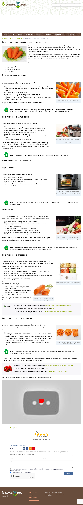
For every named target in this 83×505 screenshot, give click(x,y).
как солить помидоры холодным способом (59, 365)
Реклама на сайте (34, 500)
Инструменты (59, 35)
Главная (6, 38)
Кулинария (70, 35)
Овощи (18, 38)
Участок (38, 35)
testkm (10, 428)
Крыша (12, 35)
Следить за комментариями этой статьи (21, 472)
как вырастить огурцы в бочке (58, 371)
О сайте (31, 495)
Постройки (29, 35)
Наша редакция (33, 497)
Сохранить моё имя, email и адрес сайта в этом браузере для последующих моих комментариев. (36, 470)
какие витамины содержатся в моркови (58, 305)
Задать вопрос (33, 492)
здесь (53, 309)
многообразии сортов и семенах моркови (58, 312)
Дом (5, 35)
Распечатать (20, 428)
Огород (20, 35)
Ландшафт (48, 35)
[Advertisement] (41, 20)
